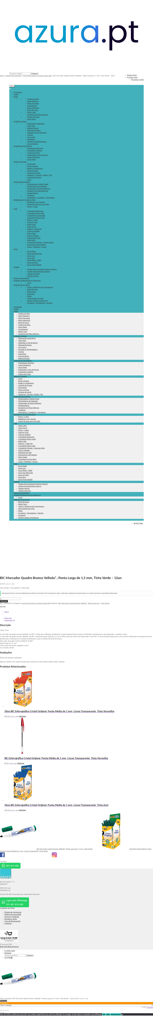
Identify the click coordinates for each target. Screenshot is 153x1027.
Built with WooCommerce (9, 947)
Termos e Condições (11, 917)
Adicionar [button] (22, 716)
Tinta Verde (105, 603)
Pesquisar (7, 953)
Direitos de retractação (12, 912)
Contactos (8, 923)
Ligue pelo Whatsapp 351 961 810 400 (16, 902)
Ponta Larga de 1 (94, 603)
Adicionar (4, 601)
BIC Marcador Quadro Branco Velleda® (72, 603)
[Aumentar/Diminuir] (1, 1010)
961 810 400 (12, 865)
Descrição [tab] (8, 618)
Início (2, 76)
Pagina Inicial (132, 75)
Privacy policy (115, 1014)
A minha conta (9, 951)
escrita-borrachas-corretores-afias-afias (37, 76)
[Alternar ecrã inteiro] (3, 1010)
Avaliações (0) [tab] (9, 620)
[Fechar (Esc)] (8, 1010)
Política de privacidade (12, 915)
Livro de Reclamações (12, 921)
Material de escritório (13, 76)
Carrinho (8, 958)
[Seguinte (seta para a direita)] (3, 1012)
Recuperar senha (10, 919)
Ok (104, 1014)
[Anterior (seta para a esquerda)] (1, 1012)
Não (108, 1014)
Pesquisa (34, 73)
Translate (149, 1008)
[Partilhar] (5, 1010)
